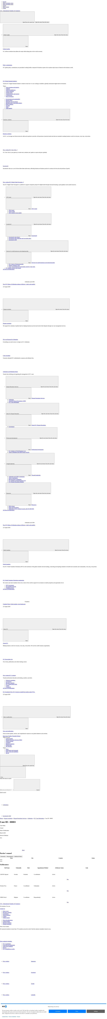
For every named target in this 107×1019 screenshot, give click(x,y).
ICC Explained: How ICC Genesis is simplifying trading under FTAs (19, 692)
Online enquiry (6, 917)
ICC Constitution (7, 943)
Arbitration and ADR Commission (17, 476)
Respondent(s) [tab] (10, 856)
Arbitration (11, 399)
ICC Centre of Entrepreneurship (16, 264)
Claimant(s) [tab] (3, 856)
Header (4, 1)
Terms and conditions (8, 946)
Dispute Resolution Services (20, 818)
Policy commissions (7, 65)
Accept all (58, 1011)
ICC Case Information (14, 402)
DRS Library (12, 506)
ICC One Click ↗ (10, 150)
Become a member (7, 912)
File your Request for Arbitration (10, 339)
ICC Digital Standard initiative (10, 81)
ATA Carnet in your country (15, 212)
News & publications (36, 717)
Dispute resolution (36, 309)
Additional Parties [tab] (18, 856)
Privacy (18, 1016)
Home (1, 818)
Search (4, 5)
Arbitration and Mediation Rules (10, 371)
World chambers (35, 550)
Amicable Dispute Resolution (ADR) (17, 401)
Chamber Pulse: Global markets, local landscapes (14, 604)
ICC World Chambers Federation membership (13, 580)
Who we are (6, 911)
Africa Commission (13, 478)
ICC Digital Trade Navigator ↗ (13, 182)
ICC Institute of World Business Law (17, 451)
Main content (6, 7)
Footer (4, 8)
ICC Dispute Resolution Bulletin (16, 481)
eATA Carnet (12, 211)
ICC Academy (9, 675)
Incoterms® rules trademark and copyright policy (20, 238)
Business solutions (36, 119)
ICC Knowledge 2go (8, 659)
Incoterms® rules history (14, 237)
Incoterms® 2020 (13, 239)
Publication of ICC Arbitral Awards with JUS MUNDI (21, 508)
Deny (77, 1011)
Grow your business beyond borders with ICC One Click (22, 266)
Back (26, 46)
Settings (96, 1011)
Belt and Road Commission (15, 479)
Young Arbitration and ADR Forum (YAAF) (19, 452)
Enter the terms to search (5, 778)
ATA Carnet (11, 210)
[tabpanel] (53, 859)
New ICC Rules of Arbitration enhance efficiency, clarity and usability (19, 284)
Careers (4, 916)
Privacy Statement (12, 1016)
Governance (11, 426)
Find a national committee (6, 941)
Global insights (35, 34)
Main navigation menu (8, 3)
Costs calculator (6, 355)
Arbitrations (5, 804)
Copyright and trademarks (9, 945)
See (68, 879)
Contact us (2, 908)
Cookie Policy (5, 1016)
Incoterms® (5, 166)
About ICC (34, 629)
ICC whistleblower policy (9, 949)
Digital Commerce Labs (14, 265)
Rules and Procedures (14, 507)
